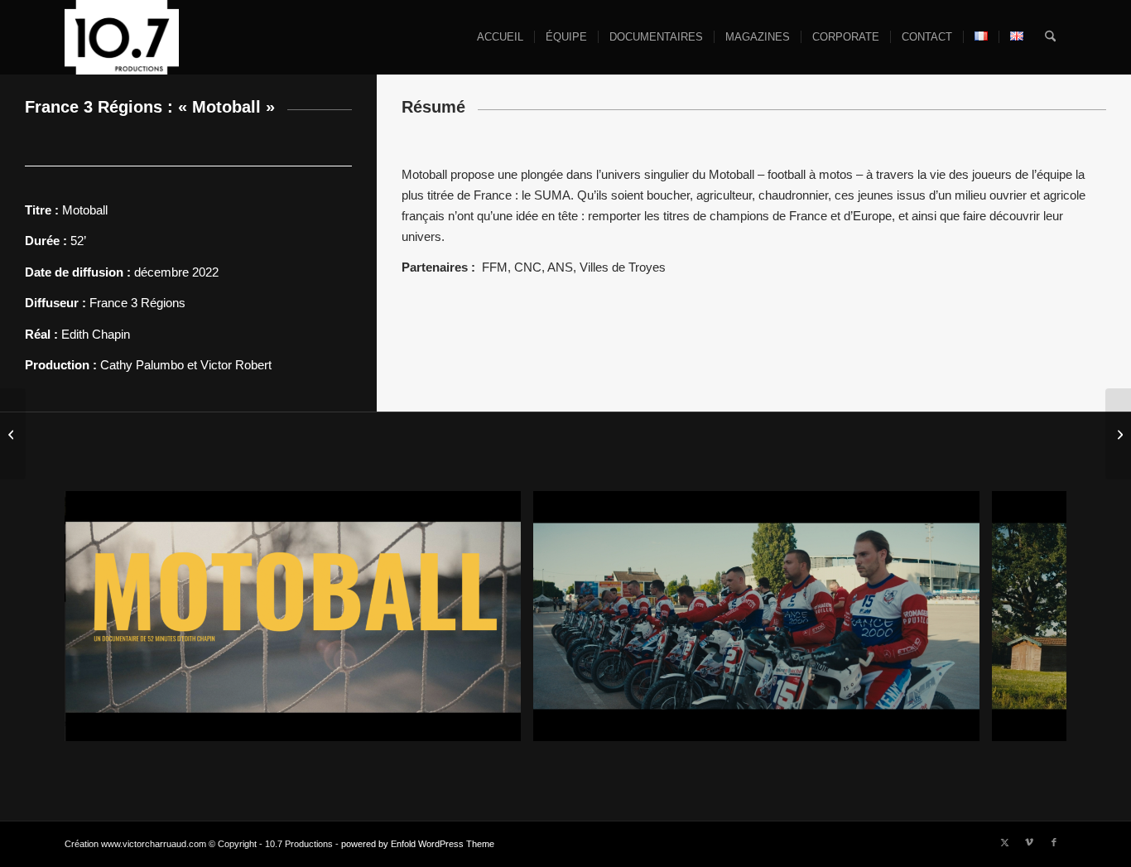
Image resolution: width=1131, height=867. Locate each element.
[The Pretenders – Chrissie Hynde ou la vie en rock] (1118, 433)
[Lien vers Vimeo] (1029, 842)
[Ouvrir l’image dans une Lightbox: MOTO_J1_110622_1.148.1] (961, 723)
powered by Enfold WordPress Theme (417, 844)
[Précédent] (102, 616)
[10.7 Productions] (122, 37)
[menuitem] (500, 37)
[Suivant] (1029, 616)
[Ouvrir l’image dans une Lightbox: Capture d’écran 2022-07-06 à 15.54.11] (503, 723)
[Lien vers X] (1004, 842)
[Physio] (13, 433)
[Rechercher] (1050, 37)
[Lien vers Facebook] (1054, 842)
